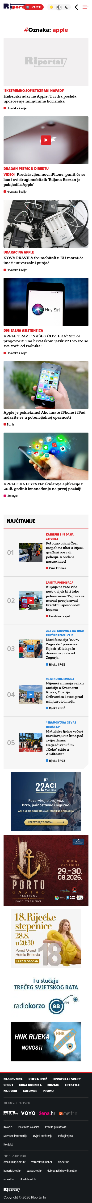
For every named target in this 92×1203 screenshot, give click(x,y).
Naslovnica (13, 1079)
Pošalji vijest (65, 1135)
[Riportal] (18, 7)
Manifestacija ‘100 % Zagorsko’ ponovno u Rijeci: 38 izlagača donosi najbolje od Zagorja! (62, 648)
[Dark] (67, 7)
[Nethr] (68, 1113)
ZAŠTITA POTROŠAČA (59, 582)
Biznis (10, 424)
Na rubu (10, 1090)
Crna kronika (57, 568)
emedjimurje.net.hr (14, 1162)
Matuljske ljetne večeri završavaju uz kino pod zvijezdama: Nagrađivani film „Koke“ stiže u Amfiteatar (64, 742)
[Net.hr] (11, 1113)
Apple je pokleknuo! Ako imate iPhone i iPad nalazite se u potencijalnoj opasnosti (44, 415)
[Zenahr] (47, 1113)
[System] (59, 7)
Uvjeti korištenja (42, 1135)
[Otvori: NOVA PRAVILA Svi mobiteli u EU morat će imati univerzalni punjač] (46, 224)
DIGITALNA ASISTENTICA (23, 330)
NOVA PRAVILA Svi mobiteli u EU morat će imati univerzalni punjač (44, 260)
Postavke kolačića (28, 1127)
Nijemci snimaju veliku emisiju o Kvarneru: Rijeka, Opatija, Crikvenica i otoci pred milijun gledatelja (65, 692)
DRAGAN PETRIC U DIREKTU (26, 168)
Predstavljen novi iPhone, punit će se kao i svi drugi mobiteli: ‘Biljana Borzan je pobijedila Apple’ (44, 179)
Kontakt (8, 1144)
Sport (8, 1085)
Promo (48, 1090)
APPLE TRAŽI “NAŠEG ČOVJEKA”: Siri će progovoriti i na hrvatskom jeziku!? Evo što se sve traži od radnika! (46, 340)
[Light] (51, 7)
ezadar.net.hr (34, 1170)
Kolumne (30, 1090)
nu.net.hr (9, 1179)
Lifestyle (12, 496)
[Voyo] (28, 1113)
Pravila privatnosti (56, 1127)
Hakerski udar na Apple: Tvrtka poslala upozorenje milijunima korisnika (40, 99)
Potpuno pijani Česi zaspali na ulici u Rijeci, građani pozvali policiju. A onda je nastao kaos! (65, 552)
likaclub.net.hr (28, 1179)
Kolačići (8, 1127)
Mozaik (53, 1085)
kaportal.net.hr (12, 1170)
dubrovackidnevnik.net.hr (62, 1170)
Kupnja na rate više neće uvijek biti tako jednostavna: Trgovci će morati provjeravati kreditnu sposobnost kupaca (65, 598)
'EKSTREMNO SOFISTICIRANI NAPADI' (34, 90)
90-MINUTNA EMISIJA (60, 679)
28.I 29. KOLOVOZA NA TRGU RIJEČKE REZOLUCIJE (65, 633)
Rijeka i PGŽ (57, 664)
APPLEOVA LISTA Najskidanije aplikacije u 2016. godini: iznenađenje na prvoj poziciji (44, 486)
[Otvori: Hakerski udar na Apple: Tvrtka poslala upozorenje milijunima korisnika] (46, 62)
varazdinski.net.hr (41, 1162)
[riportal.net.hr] (12, 1190)
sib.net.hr (63, 1162)
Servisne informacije (15, 1135)
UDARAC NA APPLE (19, 252)
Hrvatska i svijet (17, 108)
